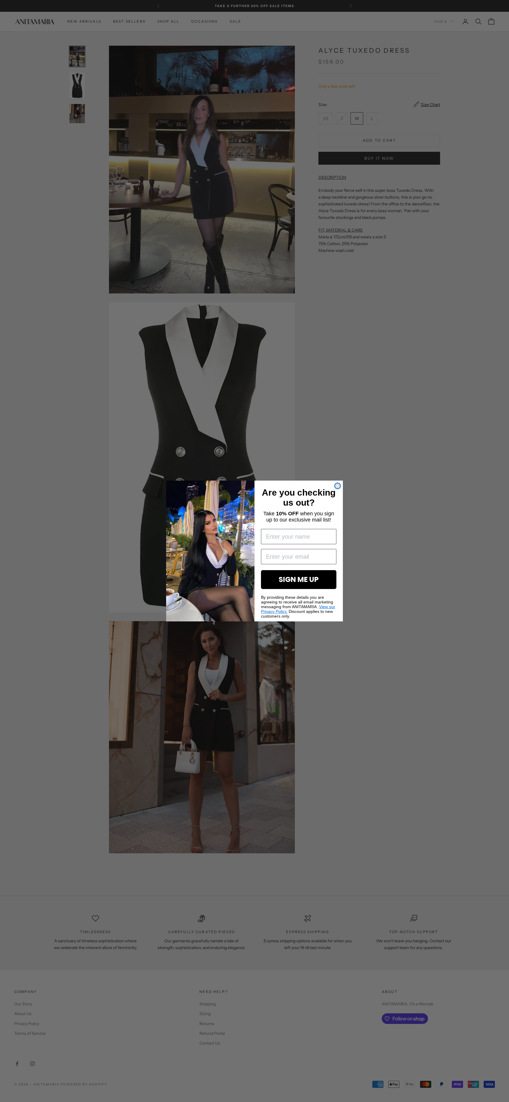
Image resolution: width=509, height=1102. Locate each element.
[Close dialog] (338, 486)
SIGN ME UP (299, 579)
